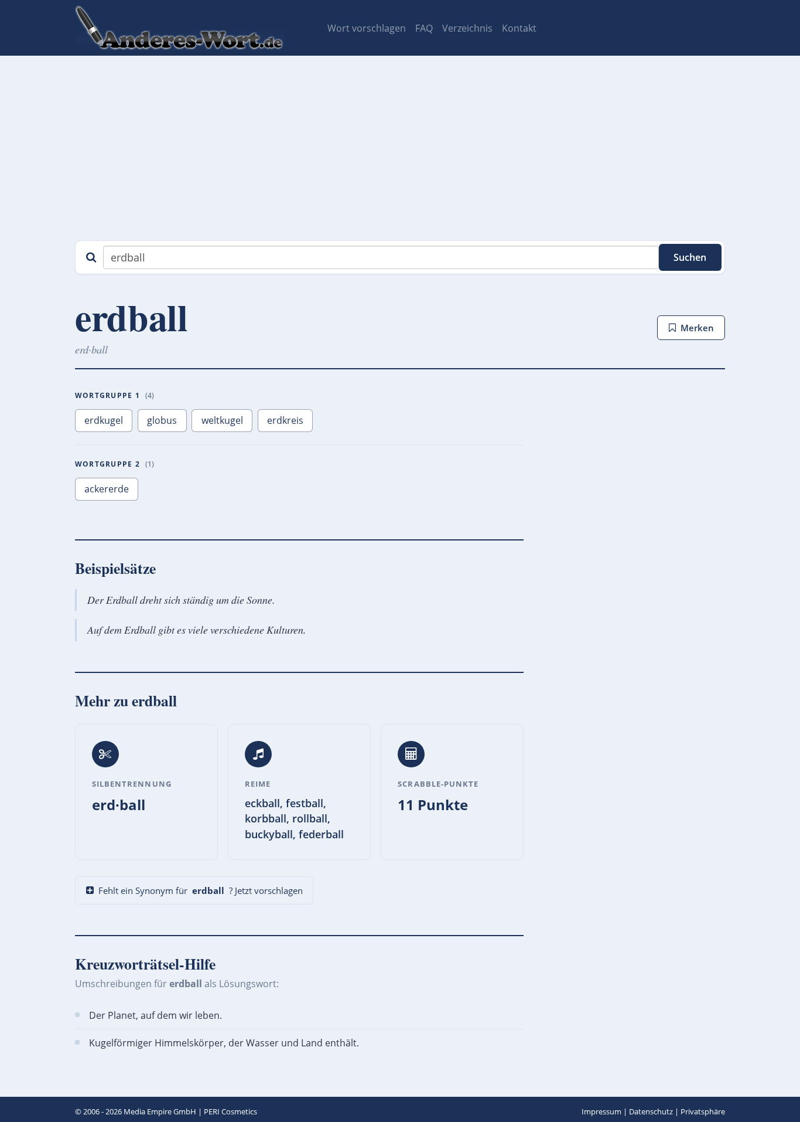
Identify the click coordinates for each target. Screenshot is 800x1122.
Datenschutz (651, 1111)
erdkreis (285, 420)
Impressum (601, 1111)
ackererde (106, 488)
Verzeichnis (467, 28)
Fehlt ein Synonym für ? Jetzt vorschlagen (200, 890)
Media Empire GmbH (160, 1111)
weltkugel (222, 420)
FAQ (424, 28)
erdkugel (103, 420)
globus (162, 420)
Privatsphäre (703, 1111)
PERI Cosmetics (230, 1111)
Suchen (689, 257)
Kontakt (519, 28)
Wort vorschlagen (366, 28)
